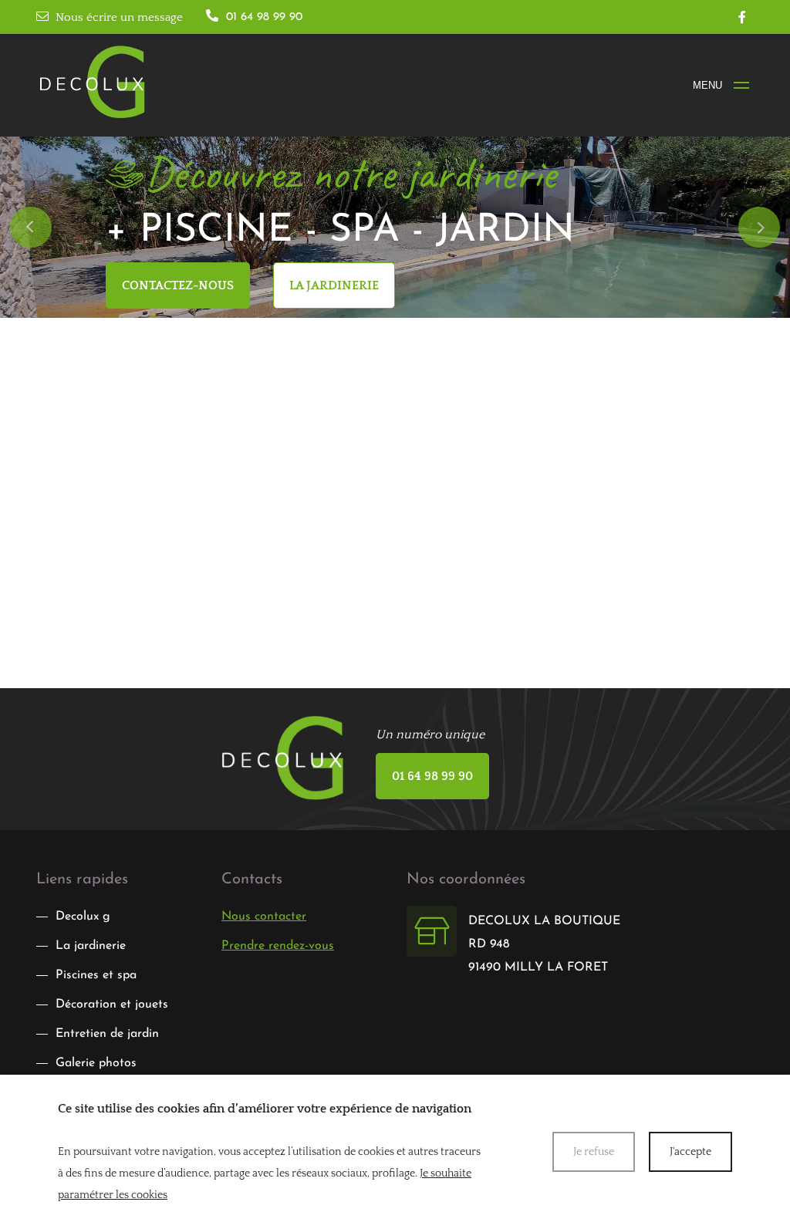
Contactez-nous (178, 285)
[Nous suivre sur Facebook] (742, 17)
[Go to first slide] (758, 227)
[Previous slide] (30, 227)
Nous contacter (263, 916)
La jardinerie (334, 285)
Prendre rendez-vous (277, 946)
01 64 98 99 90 (432, 776)
